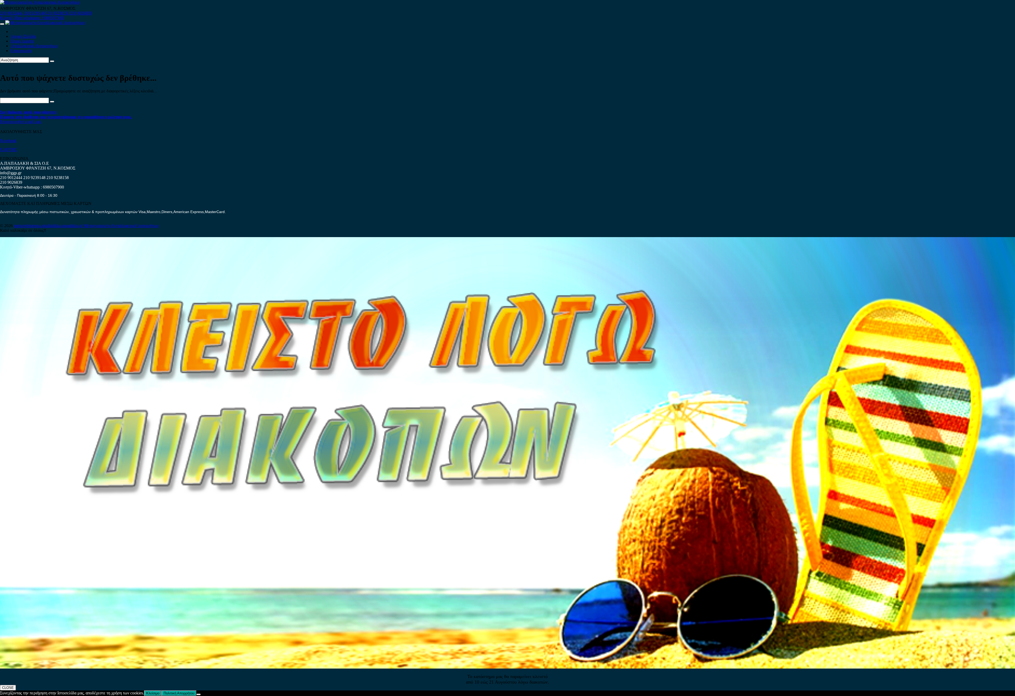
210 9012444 (11, 13)
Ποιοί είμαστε (22, 41)
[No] (198, 694)
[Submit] (52, 61)
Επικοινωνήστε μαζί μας (20, 121)
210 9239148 (34, 13)
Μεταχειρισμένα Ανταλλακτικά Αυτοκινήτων (121, 225)
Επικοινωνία (21, 50)
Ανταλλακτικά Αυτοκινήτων (34, 46)
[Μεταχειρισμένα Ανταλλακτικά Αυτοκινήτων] (507, 667)
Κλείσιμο (152, 693)
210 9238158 (58, 13)
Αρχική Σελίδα (23, 36)
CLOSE (8, 688)
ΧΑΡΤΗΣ (8, 149)
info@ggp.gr (10, 173)
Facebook (8, 140)
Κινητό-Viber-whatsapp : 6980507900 (32, 18)
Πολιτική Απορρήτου (179, 693)
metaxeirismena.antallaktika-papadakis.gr (48, 225)
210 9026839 (81, 13)
